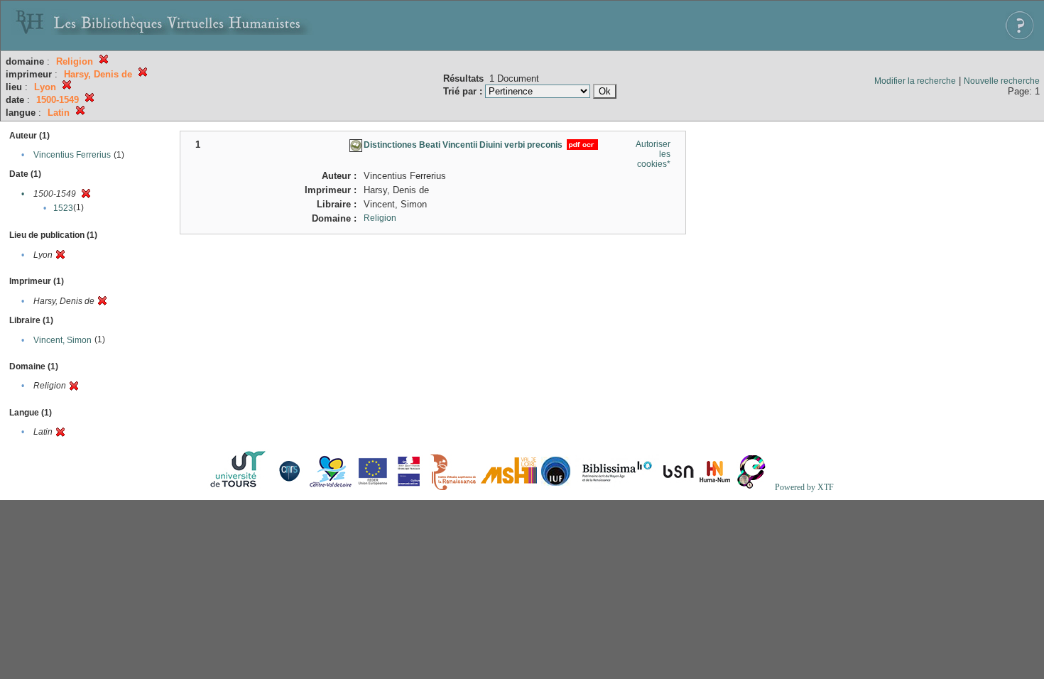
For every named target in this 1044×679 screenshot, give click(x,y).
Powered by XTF (804, 487)
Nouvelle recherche (1002, 81)
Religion (380, 218)
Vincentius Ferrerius (72, 155)
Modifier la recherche (915, 81)
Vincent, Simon (62, 340)
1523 (63, 208)
